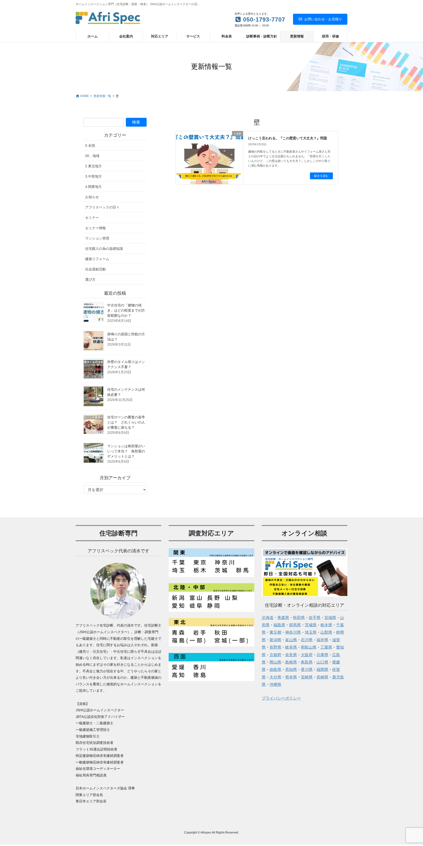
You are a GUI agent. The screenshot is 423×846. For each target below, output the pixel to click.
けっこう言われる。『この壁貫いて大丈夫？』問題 (287, 138)
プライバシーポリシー (281, 698)
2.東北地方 (93, 166)
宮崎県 (307, 677)
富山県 (291, 640)
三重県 (326, 647)
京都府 (275, 655)
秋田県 (299, 618)
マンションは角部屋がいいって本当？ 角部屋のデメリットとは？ (126, 451)
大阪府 (307, 655)
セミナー (92, 217)
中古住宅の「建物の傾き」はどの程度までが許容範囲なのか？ (126, 310)
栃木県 (326, 625)
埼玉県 (311, 632)
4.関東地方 (93, 187)
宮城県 (330, 618)
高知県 (291, 669)
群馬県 (295, 625)
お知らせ (92, 197)
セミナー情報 (95, 228)
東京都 (275, 632)
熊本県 (291, 677)
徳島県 (275, 669)
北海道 (267, 618)
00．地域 (92, 156)
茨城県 (311, 625)
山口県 (322, 662)
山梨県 (326, 632)
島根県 (291, 662)
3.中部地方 (93, 176)
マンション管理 (97, 238)
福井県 (322, 640)
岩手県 (314, 618)
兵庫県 (322, 655)
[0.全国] (209, 149)
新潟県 (275, 640)
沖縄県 (275, 684)
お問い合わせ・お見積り (323, 19)
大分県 (275, 677)
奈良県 (291, 655)
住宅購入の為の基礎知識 (104, 249)
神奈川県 (293, 632)
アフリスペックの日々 (102, 207)
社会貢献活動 (95, 269)
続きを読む (321, 176)
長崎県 (322, 677)
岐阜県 (291, 647)
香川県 (307, 669)
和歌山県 (309, 647)
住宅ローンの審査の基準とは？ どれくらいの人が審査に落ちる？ (126, 422)
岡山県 (275, 662)
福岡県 (322, 669)
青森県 (283, 618)
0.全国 (90, 145)
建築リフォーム (97, 259)
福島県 (279, 625)
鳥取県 (307, 662)
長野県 (275, 647)
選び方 (90, 279)
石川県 (307, 640)
